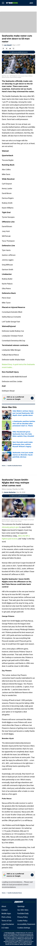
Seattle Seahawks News (15, 465)
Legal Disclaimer (8, 924)
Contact (4, 910)
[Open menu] (3, 3)
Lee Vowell (7, 45)
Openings (20, 906)
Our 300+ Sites (22, 910)
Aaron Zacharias (9, 492)
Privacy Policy (22, 917)
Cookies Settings (23, 928)
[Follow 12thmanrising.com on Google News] (32, 398)
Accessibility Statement (26, 924)
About (4, 906)
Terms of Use (7, 921)
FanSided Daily (23, 913)
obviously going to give (10, 527)
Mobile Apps (6, 913)
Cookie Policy (22, 921)
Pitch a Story (6, 917)
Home (4, 465)
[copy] (13, 48)
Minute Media (11, 932)
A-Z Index (5, 928)
